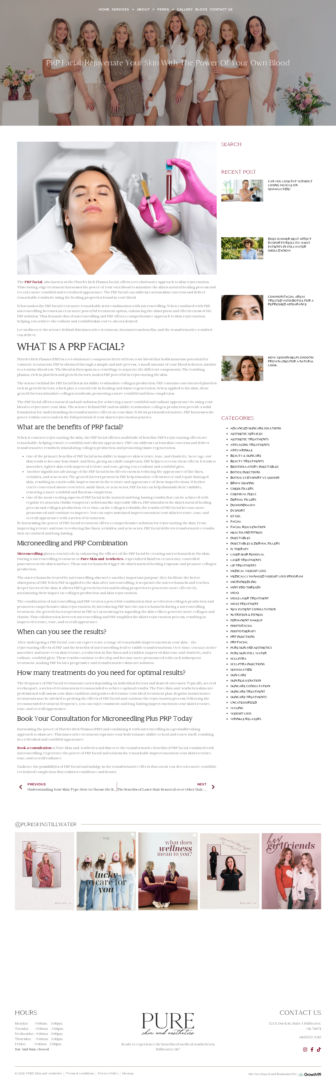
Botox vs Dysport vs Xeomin (254, 478)
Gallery (185, 9)
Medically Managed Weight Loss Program (266, 576)
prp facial (239, 642)
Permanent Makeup (246, 620)
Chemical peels (243, 494)
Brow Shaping (242, 483)
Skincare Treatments (248, 697)
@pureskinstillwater (46, 824)
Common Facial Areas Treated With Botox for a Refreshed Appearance (291, 300)
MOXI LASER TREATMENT (249, 598)
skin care (238, 675)
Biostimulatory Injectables (254, 467)
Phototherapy (243, 631)
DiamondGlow (242, 505)
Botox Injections (245, 472)
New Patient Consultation (253, 609)
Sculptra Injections (247, 664)
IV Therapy (239, 549)
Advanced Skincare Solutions (255, 428)
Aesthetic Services (246, 434)
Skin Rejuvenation (245, 681)
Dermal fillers (243, 500)
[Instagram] (305, 1049)
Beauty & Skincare (245, 456)
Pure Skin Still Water (248, 653)
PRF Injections (242, 637)
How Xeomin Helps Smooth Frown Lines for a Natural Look (291, 361)
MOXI (234, 593)
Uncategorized (243, 702)
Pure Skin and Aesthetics (251, 648)
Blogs (201, 9)
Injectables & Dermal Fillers (255, 543)
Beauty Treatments (247, 461)
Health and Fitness (246, 532)
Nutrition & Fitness (246, 615)
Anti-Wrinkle (241, 450)
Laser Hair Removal (247, 554)
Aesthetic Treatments (249, 439)
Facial (235, 522)
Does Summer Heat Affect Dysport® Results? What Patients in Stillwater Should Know (290, 244)
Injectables (240, 538)
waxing (236, 708)
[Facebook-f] (312, 1049)
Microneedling (243, 582)
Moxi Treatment (244, 604)
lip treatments (243, 565)
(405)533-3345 (310, 1037)
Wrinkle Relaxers (245, 719)
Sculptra (238, 659)
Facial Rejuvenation (247, 527)
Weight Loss (240, 713)
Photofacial (241, 626)
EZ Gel (235, 516)
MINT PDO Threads (245, 587)
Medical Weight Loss (248, 571)
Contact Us (221, 9)
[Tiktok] (319, 1049)
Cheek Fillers (241, 489)
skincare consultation (250, 686)
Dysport (237, 511)
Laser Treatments (245, 560)
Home (104, 9)
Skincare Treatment (247, 692)
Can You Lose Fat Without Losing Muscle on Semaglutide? (290, 185)
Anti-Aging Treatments (250, 445)
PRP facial (33, 281)
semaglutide (241, 670)
